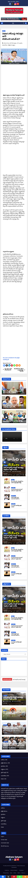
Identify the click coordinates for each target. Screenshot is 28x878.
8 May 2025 (7, 747)
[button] (23, 23)
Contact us (6, 870)
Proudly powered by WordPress (9, 865)
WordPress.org (5, 846)
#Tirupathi (19, 43)
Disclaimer (21, 870)
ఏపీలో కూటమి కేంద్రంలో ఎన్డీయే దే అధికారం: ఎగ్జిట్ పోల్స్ (13, 406)
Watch (18, 872)
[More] (19, 365)
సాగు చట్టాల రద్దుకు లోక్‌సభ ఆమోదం (8, 369)
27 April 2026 (8, 471)
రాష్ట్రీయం (13, 479)
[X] (7, 365)
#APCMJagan (13, 43)
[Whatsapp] (14, 365)
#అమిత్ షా (4, 45)
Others (14, 872)
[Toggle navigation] (13, 23)
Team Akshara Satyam (18, 747)
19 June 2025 (7, 715)
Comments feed (5, 842)
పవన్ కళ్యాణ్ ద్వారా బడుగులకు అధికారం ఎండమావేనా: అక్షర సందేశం (16, 499)
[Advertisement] (14, 80)
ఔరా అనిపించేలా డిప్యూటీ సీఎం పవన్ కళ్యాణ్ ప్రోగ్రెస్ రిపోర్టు (17, 482)
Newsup (22, 865)
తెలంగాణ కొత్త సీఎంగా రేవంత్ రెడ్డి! (13, 421)
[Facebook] (4, 365)
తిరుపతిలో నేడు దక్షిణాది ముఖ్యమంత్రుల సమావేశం (18, 370)
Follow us (23, 872)
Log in (2, 836)
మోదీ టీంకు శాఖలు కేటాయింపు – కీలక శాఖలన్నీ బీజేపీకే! (12, 392)
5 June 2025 (7, 730)
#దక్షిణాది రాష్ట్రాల (11, 45)
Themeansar (13, 867)
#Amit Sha (6, 43)
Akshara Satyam (14, 15)
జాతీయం (5, 389)
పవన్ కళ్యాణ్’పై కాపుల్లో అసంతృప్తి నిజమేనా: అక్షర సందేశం (13, 698)
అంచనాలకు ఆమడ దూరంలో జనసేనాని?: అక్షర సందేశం (16, 490)
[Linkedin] (9, 365)
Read (11, 872)
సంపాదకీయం (5, 465)
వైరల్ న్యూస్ (3, 772)
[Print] (17, 365)
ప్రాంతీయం (3, 766)
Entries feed (4, 839)
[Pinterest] (12, 365)
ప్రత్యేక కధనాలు (13, 495)
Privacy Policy (6, 872)
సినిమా (2, 778)
